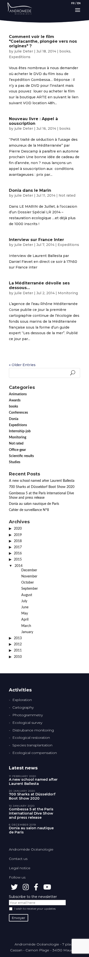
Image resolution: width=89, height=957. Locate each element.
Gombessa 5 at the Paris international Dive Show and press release (31, 813)
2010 (18, 657)
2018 (18, 541)
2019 (18, 535)
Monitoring (68, 293)
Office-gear (17, 450)
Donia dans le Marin (30, 190)
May (24, 613)
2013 (18, 638)
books (64, 51)
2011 (18, 650)
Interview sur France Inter (36, 239)
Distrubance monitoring (33, 730)
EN (79, 3)
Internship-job (20, 431)
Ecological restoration (31, 737)
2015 (18, 559)
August (26, 595)
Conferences (18, 412)
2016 (18, 553)
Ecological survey (27, 722)
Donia (13, 419)
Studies (14, 462)
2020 (18, 528)
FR (73, 3)
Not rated (67, 195)
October (27, 582)
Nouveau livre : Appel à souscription (33, 121)
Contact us (18, 858)
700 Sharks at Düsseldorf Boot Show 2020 (41, 487)
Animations (18, 394)
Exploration (22, 700)
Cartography (23, 707)
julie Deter (23, 51)
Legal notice (19, 868)
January (27, 632)
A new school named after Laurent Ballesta (41, 481)
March (26, 626)
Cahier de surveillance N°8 (29, 510)
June (24, 607)
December (29, 570)
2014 (18, 566)
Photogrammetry (27, 715)
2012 (18, 644)
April (24, 619)
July (24, 601)
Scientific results (21, 456)
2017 (18, 547)
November (29, 576)
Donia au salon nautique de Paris (34, 504)
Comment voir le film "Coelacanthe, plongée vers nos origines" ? (43, 41)
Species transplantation (32, 745)
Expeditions (19, 57)
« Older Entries (22, 365)
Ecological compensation (34, 753)
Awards (15, 400)
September (29, 588)
